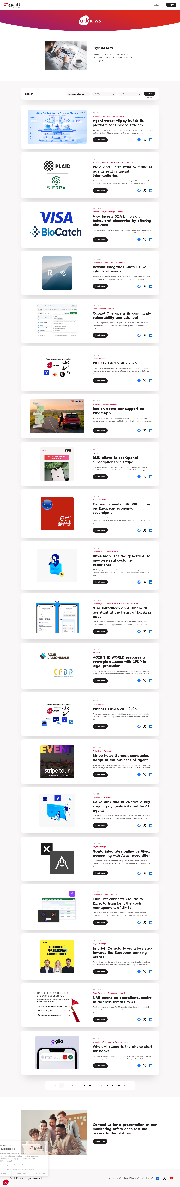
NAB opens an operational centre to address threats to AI (122, 999)
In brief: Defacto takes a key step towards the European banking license (122, 952)
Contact (146, 1178)
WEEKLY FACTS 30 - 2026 (115, 363)
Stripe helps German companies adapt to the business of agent (121, 757)
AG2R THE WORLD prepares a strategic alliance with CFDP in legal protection (119, 661)
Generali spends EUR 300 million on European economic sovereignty (121, 508)
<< (50, 1085)
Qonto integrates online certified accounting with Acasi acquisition (121, 853)
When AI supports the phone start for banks (122, 1048)
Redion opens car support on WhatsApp (118, 410)
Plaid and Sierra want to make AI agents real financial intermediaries (122, 171)
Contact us (100, 1141)
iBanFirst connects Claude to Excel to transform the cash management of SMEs (118, 903)
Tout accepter (48, 1174)
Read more (100, 140)
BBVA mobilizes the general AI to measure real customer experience (121, 560)
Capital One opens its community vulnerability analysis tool (122, 315)
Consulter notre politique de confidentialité (20, 1165)
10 (113, 1085)
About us (113, 1178)
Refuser (12, 1174)
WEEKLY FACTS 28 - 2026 (115, 708)
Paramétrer (30, 1174)
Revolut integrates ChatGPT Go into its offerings (119, 269)
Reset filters (149, 97)
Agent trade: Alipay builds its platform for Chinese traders (118, 122)
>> (130, 1085)
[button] (5, 1182)
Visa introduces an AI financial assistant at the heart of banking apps (122, 612)
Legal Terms (130, 1178)
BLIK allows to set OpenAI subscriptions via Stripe (115, 459)
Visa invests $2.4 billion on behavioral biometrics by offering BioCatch (122, 220)
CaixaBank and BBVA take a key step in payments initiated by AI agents (121, 806)
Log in (171, 5)
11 (119, 1085)
